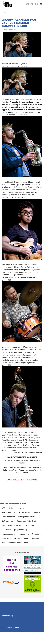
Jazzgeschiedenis (8, 534)
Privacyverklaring (7, 616)
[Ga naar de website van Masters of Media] (11, 583)
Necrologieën (37, 534)
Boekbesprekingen (9, 512)
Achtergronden (23, 508)
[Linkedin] (32, 5)
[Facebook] (27, 5)
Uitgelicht (35, 538)
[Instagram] (36, 5)
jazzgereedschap (20, 530)
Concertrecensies (8, 517)
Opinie (25, 538)
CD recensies (24, 512)
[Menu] (41, 4)
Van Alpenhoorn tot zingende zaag (15, 543)
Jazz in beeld (30, 525)
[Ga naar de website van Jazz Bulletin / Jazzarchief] (32, 565)
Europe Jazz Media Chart (26, 521)
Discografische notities (27, 517)
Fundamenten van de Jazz (12, 525)
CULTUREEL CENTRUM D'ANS (22, 480)
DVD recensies (7, 521)
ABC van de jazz (8, 508)
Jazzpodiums (24, 534)
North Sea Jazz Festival (11, 538)
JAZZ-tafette (6, 530)
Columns (36, 512)
